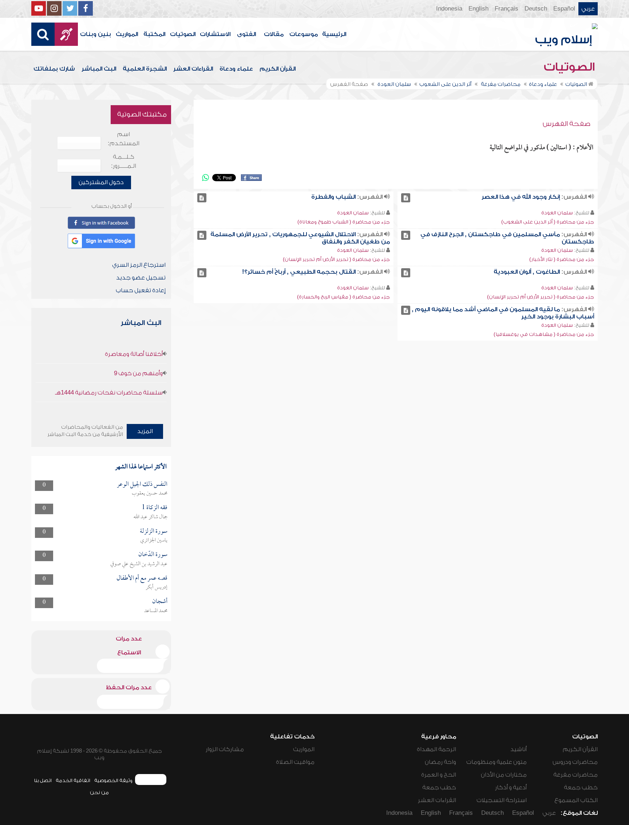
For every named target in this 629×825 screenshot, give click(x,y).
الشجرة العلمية (145, 69)
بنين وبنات (95, 34)
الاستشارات (215, 34)
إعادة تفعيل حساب (141, 290)
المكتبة (154, 34)
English (478, 8)
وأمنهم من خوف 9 (138, 373)
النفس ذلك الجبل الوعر (142, 484)
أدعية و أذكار (511, 787)
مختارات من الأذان (504, 775)
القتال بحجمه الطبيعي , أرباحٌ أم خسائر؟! (299, 272)
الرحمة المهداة (436, 749)
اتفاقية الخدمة (73, 780)
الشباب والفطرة (333, 197)
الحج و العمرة (438, 775)
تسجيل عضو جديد (141, 277)
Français (506, 8)
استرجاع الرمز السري (139, 265)
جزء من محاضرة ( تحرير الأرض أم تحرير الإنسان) (336, 259)
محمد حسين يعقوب (149, 493)
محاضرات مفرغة (575, 775)
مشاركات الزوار (225, 749)
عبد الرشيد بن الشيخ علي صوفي (138, 564)
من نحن (99, 792)
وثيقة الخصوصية (113, 780)
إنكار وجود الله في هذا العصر (521, 197)
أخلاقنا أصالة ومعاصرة (134, 354)
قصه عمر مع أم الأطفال (141, 578)
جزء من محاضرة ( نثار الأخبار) (561, 259)
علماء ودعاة (236, 69)
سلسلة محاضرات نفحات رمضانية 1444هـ (109, 392)
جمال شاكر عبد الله (150, 517)
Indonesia (449, 8)
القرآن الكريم (278, 69)
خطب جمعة (581, 787)
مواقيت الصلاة (295, 762)
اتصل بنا (43, 780)
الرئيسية (334, 34)
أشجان (159, 602)
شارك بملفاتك (54, 69)
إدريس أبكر (156, 587)
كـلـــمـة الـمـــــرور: (123, 161)
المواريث (127, 34)
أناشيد (518, 749)
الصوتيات (182, 34)
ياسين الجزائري (153, 540)
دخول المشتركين (101, 182)
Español (564, 8)
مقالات (274, 34)
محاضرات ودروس (575, 762)
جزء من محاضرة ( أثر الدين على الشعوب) (547, 222)
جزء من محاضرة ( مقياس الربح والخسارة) (343, 297)
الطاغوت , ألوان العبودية (527, 272)
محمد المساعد (155, 611)
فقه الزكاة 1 (154, 508)
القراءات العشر (193, 69)
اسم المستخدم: (123, 139)
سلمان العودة (557, 212)
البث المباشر (99, 69)
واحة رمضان (440, 762)
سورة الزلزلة (153, 531)
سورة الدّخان (152, 555)
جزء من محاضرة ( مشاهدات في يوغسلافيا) (544, 334)
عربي (588, 8)
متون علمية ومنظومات (496, 762)
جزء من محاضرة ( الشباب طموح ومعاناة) (343, 222)
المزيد (145, 431)
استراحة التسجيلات (501, 800)
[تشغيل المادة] (405, 197)
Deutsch (536, 8)
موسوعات (303, 34)
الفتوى (246, 34)
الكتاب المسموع (576, 800)
